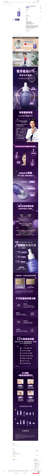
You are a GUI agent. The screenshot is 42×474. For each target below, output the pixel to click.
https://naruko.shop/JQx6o (37, 464)
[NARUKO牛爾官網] (6, 2)
